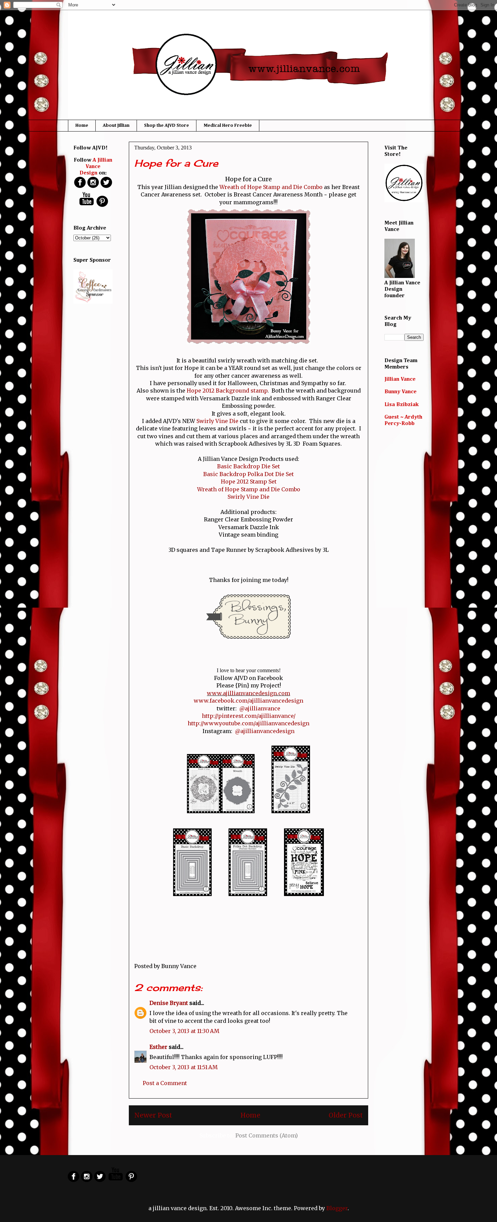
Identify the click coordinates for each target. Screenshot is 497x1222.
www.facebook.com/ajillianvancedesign (248, 700)
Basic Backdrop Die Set (248, 466)
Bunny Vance (400, 392)
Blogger (337, 1208)
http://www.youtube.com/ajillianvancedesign (248, 723)
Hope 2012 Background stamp (227, 390)
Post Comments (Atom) (266, 1135)
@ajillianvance (259, 708)
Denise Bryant (168, 1003)
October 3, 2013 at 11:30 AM (184, 1031)
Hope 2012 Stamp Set (249, 481)
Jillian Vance (400, 379)
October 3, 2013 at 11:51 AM (183, 1067)
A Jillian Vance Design (96, 167)
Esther (158, 1046)
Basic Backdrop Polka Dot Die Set (248, 474)
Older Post (346, 1115)
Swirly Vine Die (217, 421)
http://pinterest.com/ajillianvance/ (248, 715)
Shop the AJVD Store (166, 125)
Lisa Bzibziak (401, 404)
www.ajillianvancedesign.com (248, 693)
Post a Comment (165, 1083)
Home (81, 125)
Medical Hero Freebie (228, 125)
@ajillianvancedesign (264, 731)
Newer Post (153, 1115)
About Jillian (116, 125)
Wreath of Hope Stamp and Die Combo (271, 187)
